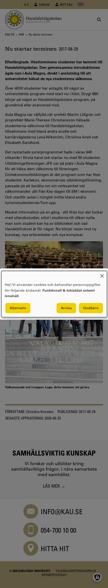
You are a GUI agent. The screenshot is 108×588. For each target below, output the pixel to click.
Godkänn (91, 308)
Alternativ (18, 308)
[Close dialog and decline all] (102, 274)
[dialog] (54, 294)
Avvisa (66, 308)
